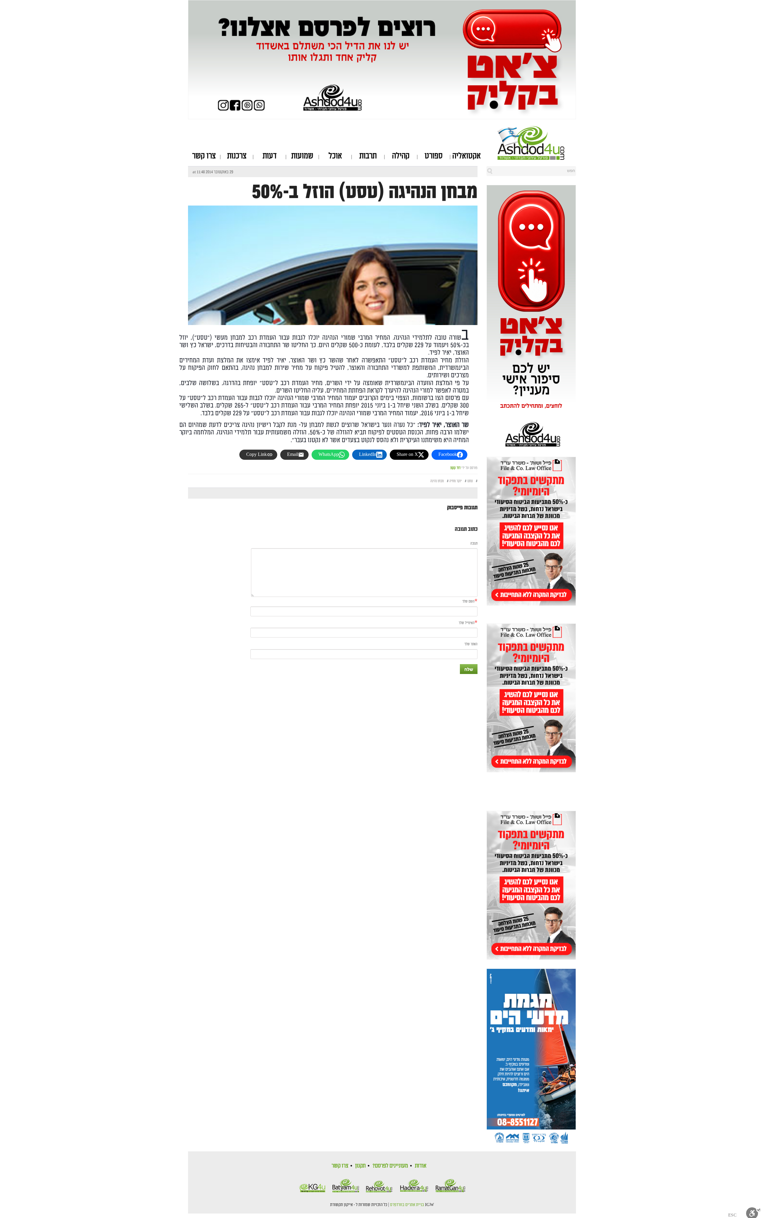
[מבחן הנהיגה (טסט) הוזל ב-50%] (333, 319)
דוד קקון (455, 468)
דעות (270, 156)
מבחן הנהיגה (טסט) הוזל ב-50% (365, 192)
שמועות (302, 156)
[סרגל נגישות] (753, 1212)
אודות (420, 1165)
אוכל (335, 156)
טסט (470, 481)
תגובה (474, 544)
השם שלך (468, 601)
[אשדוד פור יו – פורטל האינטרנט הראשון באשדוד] (536, 142)
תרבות (368, 156)
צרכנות (237, 156)
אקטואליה (466, 156)
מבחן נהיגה (437, 481)
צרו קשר (204, 156)
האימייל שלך (467, 623)
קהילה (400, 156)
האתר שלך (471, 644)
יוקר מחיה (455, 481)
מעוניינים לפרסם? (390, 1165)
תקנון (360, 1165)
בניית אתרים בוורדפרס (407, 1204)
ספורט (434, 156)
